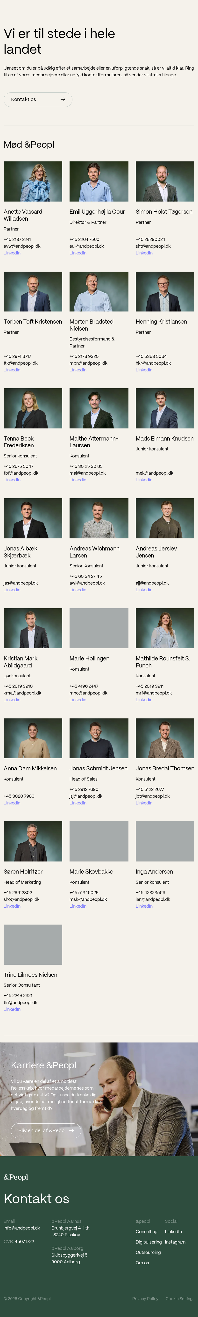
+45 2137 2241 (17, 240)
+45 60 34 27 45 (86, 577)
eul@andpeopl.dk (87, 247)
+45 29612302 (18, 893)
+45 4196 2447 (84, 687)
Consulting (146, 1232)
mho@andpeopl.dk (88, 693)
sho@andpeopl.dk (22, 900)
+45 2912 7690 (84, 790)
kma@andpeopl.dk (22, 693)
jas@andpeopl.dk (21, 583)
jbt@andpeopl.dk (153, 797)
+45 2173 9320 (84, 357)
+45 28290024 (150, 240)
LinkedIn (12, 253)
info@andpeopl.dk (22, 1228)
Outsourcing (148, 1253)
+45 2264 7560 (84, 240)
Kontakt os (23, 99)
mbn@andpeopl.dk (88, 364)
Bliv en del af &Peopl (42, 1131)
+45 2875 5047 (18, 467)
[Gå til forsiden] (16, 1177)
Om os (142, 1263)
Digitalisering (149, 1242)
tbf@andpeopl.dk (21, 473)
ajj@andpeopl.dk (152, 583)
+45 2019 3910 (18, 687)
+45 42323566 (150, 893)
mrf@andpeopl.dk (154, 693)
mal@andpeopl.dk (88, 473)
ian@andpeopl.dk (153, 900)
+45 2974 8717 (17, 357)
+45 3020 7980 (19, 797)
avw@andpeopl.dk (22, 247)
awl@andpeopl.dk (87, 583)
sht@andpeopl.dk (153, 247)
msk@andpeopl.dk (88, 900)
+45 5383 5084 (151, 357)
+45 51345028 (84, 893)
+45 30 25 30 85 (86, 467)
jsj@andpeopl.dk (86, 797)
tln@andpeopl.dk (20, 1003)
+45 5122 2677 (150, 790)
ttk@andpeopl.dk (21, 364)
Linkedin (12, 370)
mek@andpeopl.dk (154, 473)
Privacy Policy (145, 1299)
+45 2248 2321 (18, 996)
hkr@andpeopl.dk (153, 364)
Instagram (175, 1242)
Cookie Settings (180, 1299)
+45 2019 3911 (150, 687)
